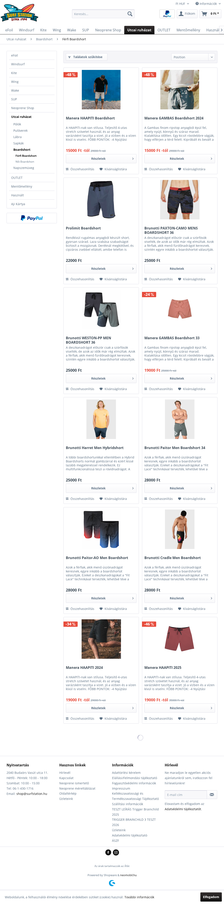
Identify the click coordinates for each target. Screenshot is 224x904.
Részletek (98, 158)
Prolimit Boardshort (83, 228)
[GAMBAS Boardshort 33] (179, 309)
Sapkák (18, 143)
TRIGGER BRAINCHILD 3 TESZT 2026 (134, 822)
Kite (14, 73)
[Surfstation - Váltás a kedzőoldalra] (21, 14)
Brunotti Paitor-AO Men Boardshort (97, 558)
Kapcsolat (66, 778)
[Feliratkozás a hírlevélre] (212, 794)
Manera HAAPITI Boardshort (90, 118)
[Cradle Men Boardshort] (179, 529)
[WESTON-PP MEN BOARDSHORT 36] (101, 309)
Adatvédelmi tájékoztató (129, 835)
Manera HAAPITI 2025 (162, 667)
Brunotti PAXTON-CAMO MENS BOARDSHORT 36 (171, 230)
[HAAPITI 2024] (101, 639)
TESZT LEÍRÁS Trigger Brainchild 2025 (135, 812)
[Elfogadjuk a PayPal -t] (31, 218)
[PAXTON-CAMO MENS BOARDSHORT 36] (179, 199)
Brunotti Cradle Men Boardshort (172, 558)
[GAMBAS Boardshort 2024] (179, 89)
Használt (17, 195)
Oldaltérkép (68, 793)
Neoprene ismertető (74, 783)
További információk (139, 897)
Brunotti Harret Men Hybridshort (95, 448)
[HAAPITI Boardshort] (101, 89)
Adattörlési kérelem (126, 773)
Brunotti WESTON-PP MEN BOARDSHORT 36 (88, 340)
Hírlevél (64, 773)
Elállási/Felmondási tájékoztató (134, 778)
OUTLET (17, 178)
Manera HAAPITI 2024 (84, 667)
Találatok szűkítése (87, 57)
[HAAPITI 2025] (179, 639)
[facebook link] (109, 853)
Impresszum (121, 788)
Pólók (17, 124)
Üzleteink (66, 799)
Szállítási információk (127, 804)
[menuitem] (103, 13)
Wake (15, 90)
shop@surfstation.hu (31, 794)
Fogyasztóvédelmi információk (134, 783)
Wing (15, 82)
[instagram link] (116, 853)
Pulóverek (20, 130)
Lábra (17, 137)
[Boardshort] (101, 199)
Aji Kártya (18, 204)
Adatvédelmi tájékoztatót (183, 809)
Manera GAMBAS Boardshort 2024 (173, 118)
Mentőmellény (21, 186)
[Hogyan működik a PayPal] (167, 13)
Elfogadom (211, 897)
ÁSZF (115, 840)
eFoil (14, 55)
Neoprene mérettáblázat (77, 788)
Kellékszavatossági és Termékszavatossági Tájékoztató (135, 796)
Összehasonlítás (82, 169)
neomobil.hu (128, 875)
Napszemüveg (23, 168)
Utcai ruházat (21, 117)
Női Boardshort (25, 161)
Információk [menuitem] (208, 4)
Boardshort (21, 149)
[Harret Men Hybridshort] (101, 419)
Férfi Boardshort (26, 156)
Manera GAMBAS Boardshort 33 (172, 338)
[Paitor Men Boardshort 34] (179, 419)
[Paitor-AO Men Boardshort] (101, 529)
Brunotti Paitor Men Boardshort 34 (174, 448)
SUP (14, 99)
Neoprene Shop (22, 108)
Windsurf (18, 64)
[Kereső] (130, 13)
